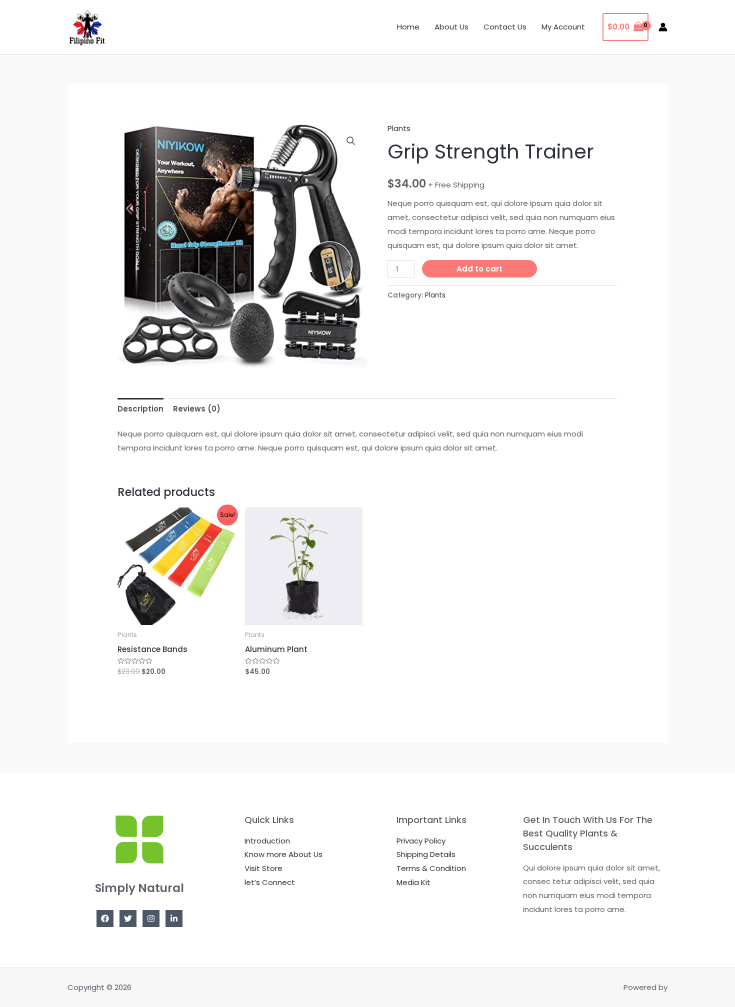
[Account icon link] (663, 27)
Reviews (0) (196, 409)
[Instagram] (151, 918)
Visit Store (263, 868)
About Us (451, 27)
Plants (399, 128)
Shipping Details (426, 854)
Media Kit (413, 882)
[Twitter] (128, 918)
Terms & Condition (431, 868)
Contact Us (505, 27)
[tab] (141, 409)
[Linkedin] (174, 918)
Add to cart (479, 269)
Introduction (267, 841)
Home (408, 27)
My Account (563, 27)
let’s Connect (269, 882)
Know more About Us (283, 854)
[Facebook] (105, 918)
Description (141, 409)
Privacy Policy (421, 841)
